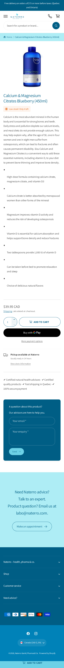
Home (9, 37)
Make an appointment (29, 526)
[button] (6, 16)
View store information (21, 363)
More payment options (32, 341)
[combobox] (32, 25)
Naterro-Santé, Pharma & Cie (26, 653)
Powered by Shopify (47, 653)
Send (14, 451)
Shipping (7, 311)
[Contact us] (50, 16)
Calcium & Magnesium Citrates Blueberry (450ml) (37, 37)
